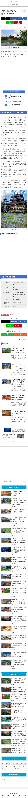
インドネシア (6, 314)
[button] (25, 481)
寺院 (12, 314)
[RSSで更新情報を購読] (20, 334)
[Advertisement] (14, 73)
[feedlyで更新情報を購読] (7, 334)
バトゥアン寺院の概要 (14, 104)
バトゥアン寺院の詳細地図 (13, 101)
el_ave (14, 229)
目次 (13, 91)
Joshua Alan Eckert (15, 47)
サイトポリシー (6, 780)
